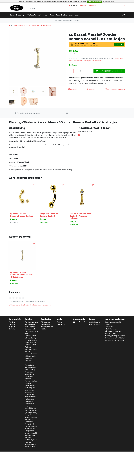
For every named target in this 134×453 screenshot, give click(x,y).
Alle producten (46, 322)
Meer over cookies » (109, 2)
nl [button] (124, 5)
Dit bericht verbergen (94, 2)
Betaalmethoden (30, 329)
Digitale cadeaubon (70, 15)
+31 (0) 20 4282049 (114, 331)
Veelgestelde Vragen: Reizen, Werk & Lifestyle (30, 406)
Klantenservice (30, 324)
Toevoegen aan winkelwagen (110, 71)
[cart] (124, 15)
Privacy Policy (29, 365)
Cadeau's (31, 15)
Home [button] (12, 15)
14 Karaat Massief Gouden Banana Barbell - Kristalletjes (32, 25)
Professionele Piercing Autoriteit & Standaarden (31, 426)
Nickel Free (28, 358)
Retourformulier (30, 342)
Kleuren (27, 351)
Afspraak (43, 15)
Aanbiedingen (45, 324)
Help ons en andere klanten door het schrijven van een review (31, 305)
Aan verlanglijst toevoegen (116, 89)
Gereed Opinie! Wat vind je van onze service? (30, 388)
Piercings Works (76, 31)
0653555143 (74, 5)
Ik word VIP (119, 44)
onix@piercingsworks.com (116, 336)
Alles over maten (31, 349)
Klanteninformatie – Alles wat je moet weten (31, 399)
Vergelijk (91, 89)
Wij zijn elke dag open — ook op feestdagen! (30, 370)
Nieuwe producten (47, 327)
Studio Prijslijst (30, 327)
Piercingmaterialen (31, 322)
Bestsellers (55, 15)
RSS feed (44, 329)
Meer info (73, 89)
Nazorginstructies (31, 340)
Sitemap (28, 379)
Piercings (20, 15)
